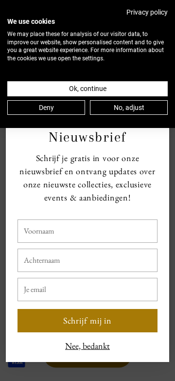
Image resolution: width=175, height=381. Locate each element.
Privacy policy (147, 12)
